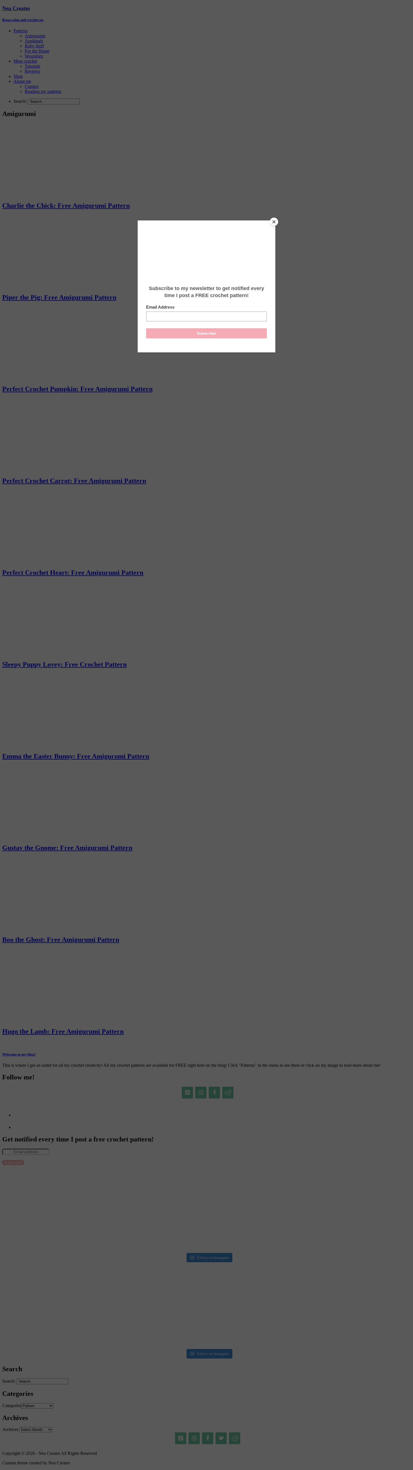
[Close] (274, 222)
